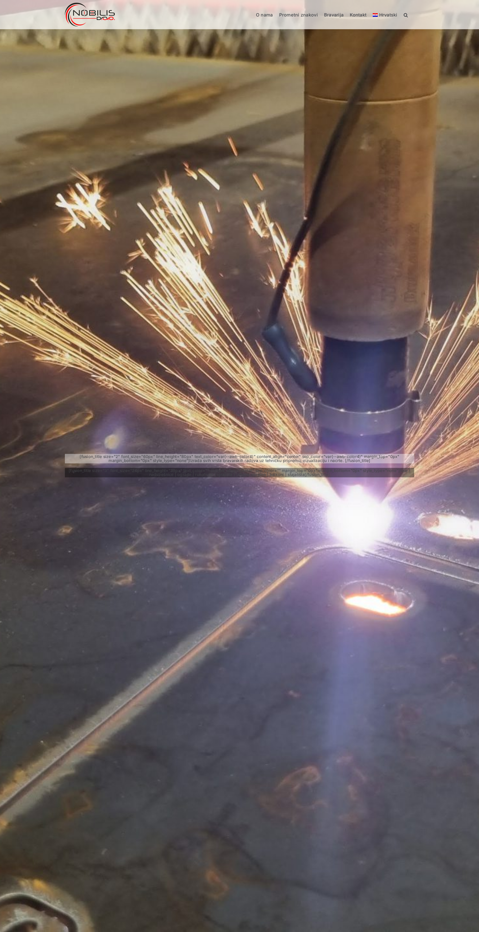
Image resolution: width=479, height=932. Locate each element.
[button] (406, 14)
